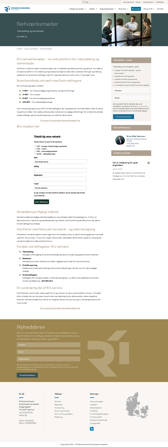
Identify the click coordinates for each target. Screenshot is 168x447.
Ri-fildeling (159, 2)
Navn (36, 157)
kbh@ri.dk (23, 415)
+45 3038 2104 (133, 143)
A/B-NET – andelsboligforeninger (46, 154)
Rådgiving (58, 417)
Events (138, 2)
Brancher (122, 9)
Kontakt (160, 9)
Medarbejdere (95, 408)
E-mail (36, 183)
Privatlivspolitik (96, 417)
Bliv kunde (136, 9)
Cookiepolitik (95, 423)
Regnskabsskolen (107, 9)
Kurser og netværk (62, 411)
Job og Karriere (148, 2)
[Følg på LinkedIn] (92, 429)
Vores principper (96, 401)
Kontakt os (22, 36)
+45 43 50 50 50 (128, 2)
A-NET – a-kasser (42, 148)
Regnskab (59, 404)
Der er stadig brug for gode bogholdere (125, 163)
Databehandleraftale (98, 420)
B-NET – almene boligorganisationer (47, 151)
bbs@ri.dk (130, 146)
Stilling (36, 166)
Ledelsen (93, 404)
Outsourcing (59, 408)
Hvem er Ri (147, 9)
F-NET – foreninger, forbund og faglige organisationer (52, 146)
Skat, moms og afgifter (64, 414)
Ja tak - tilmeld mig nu (41, 202)
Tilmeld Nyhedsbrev (123, 116)
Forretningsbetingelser (99, 414)
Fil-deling (93, 411)
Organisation (38, 175)
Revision (58, 401)
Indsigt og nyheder (76, 9)
